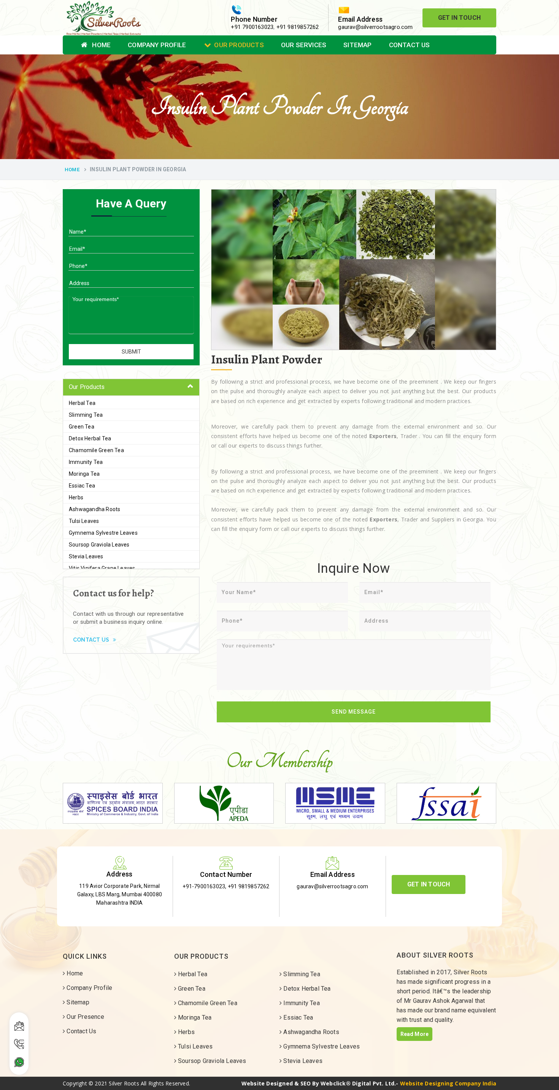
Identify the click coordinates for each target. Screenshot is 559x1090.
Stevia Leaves (86, 556)
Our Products (239, 45)
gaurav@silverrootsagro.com (375, 27)
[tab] (131, 387)
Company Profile (157, 45)
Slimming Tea (86, 415)
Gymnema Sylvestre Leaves (103, 533)
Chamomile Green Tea (96, 450)
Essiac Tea (82, 486)
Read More (414, 1034)
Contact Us (409, 45)
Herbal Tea (82, 403)
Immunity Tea (86, 462)
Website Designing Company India (448, 1083)
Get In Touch (459, 17)
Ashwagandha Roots (94, 509)
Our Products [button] (87, 386)
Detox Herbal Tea (90, 438)
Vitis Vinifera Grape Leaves (102, 568)
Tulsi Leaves (84, 521)
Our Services (303, 45)
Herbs (76, 497)
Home (101, 45)
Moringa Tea (84, 474)
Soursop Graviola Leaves (99, 545)
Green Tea (81, 427)
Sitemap (357, 45)
